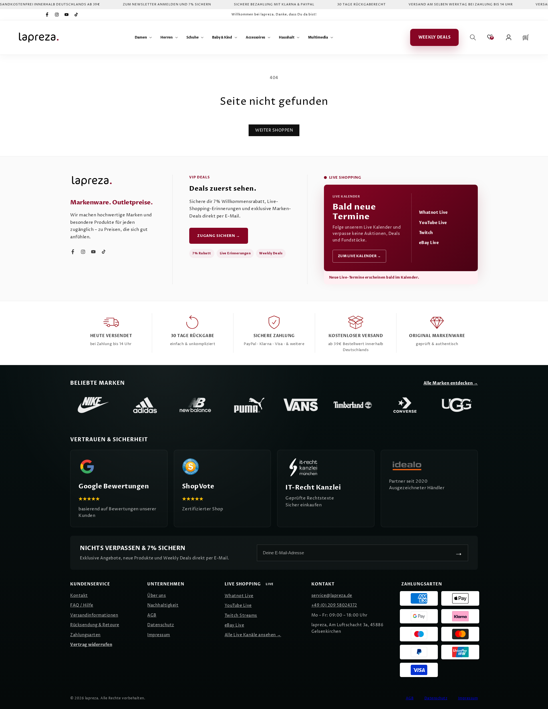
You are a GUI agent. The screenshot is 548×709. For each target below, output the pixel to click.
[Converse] (405, 405)
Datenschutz (160, 625)
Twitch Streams (241, 615)
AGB (151, 615)
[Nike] (93, 405)
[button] (143, 37)
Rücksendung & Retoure (94, 625)
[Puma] (249, 405)
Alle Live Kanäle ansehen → (253, 635)
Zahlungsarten (85, 635)
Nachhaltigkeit (162, 605)
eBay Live (429, 242)
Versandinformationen (94, 615)
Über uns (156, 595)
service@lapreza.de (331, 595)
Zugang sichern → (218, 235)
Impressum (158, 635)
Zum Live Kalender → (359, 256)
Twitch (426, 232)
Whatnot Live (433, 212)
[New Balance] (197, 405)
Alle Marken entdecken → (451, 383)
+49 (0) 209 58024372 (334, 605)
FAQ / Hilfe (81, 605)
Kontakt (79, 595)
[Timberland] (353, 405)
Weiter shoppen (274, 130)
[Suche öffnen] (473, 37)
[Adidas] (145, 405)
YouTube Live (433, 222)
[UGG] (457, 405)
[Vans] (301, 405)
